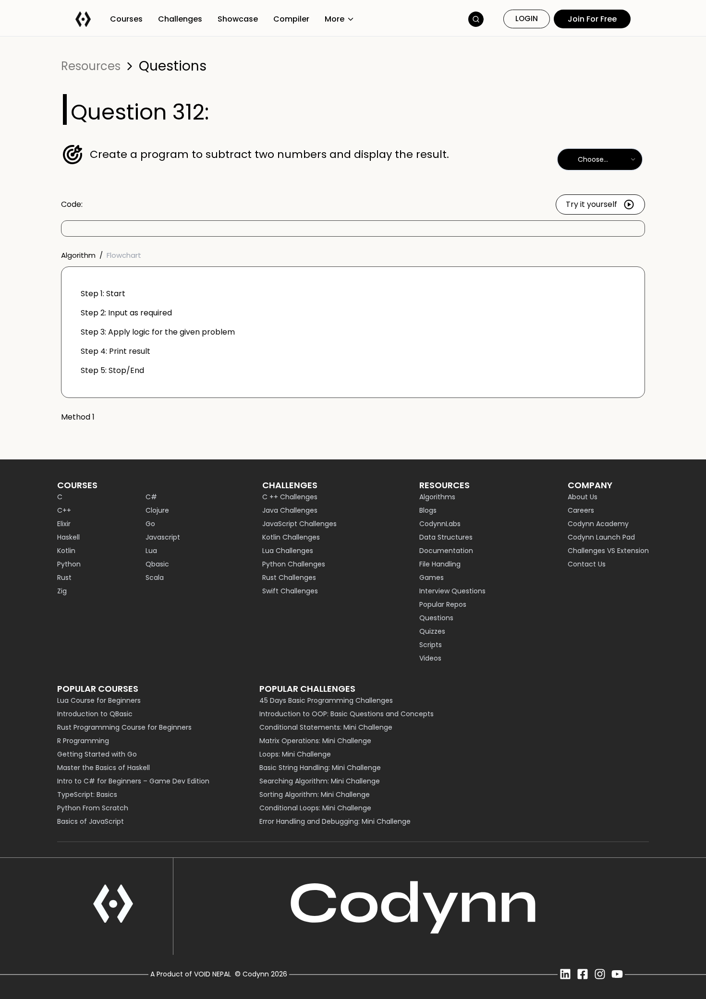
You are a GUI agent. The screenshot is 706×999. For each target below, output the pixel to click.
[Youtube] (617, 974)
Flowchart (124, 255)
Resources (91, 66)
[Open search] (476, 19)
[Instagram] (600, 974)
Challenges (180, 18)
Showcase (238, 18)
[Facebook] (582, 974)
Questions (173, 66)
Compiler (291, 18)
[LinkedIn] (565, 974)
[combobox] (600, 159)
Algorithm (78, 255)
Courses (126, 18)
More (334, 18)
